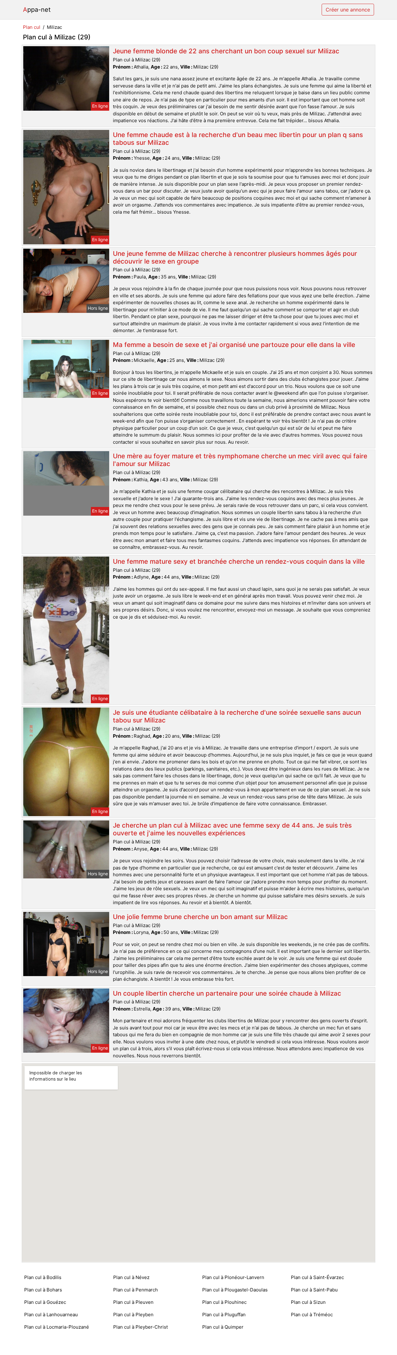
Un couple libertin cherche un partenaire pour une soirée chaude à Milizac (227, 993)
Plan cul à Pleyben (133, 1314)
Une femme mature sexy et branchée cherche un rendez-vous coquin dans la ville (239, 561)
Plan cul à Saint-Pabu (314, 1290)
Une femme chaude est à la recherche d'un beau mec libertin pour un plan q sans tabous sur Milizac (238, 138)
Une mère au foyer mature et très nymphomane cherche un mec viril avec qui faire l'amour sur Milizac (240, 460)
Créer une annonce (348, 10)
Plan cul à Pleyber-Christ (140, 1327)
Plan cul (31, 27)
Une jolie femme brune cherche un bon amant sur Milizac (200, 917)
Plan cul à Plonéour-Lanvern (233, 1277)
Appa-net (37, 9)
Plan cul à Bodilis (42, 1277)
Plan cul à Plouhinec (224, 1302)
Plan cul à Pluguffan (224, 1314)
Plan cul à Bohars (43, 1290)
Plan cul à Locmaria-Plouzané (56, 1327)
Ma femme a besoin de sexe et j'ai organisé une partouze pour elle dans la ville (234, 345)
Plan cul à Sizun (308, 1302)
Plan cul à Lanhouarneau (51, 1314)
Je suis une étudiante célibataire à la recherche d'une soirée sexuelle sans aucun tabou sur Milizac (237, 716)
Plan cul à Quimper (222, 1327)
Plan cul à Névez (131, 1277)
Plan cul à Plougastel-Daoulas (235, 1290)
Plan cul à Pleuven (133, 1302)
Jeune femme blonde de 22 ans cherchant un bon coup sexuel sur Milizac (226, 51)
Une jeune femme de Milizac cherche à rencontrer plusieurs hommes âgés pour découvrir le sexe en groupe (235, 257)
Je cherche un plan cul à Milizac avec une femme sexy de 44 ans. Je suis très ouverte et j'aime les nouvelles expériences (232, 829)
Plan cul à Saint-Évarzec (317, 1277)
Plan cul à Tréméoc (312, 1314)
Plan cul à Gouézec (45, 1302)
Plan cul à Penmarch (135, 1290)
